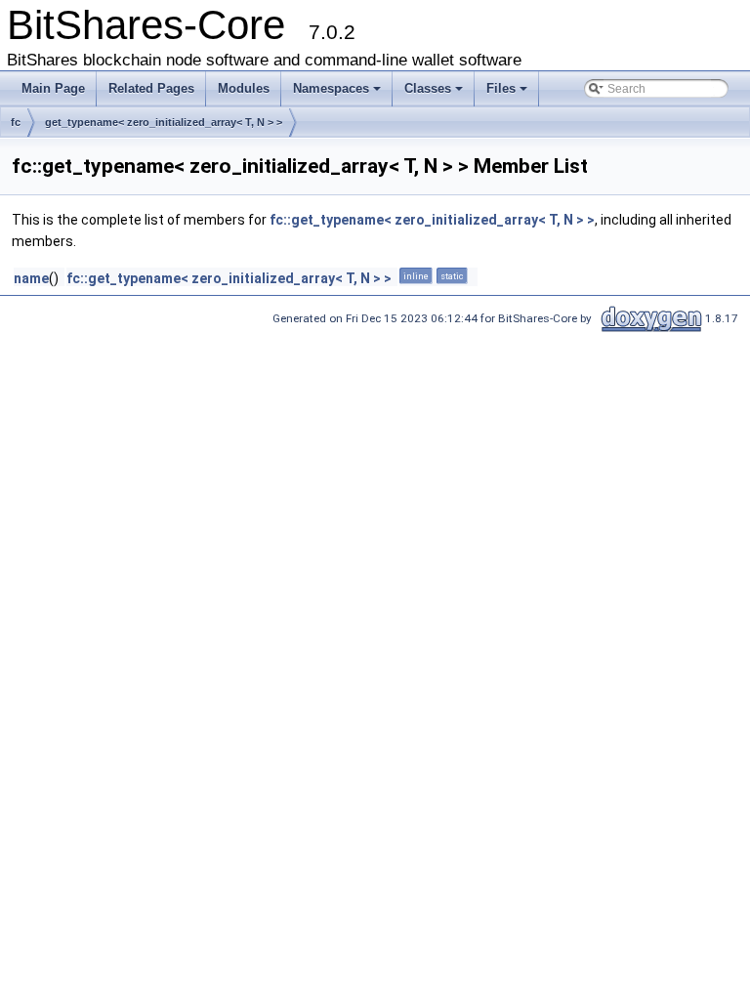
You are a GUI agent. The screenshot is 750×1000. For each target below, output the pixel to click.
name (31, 278)
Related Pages (151, 88)
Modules (244, 88)
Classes (427, 88)
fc (16, 122)
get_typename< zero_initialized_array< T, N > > (163, 122)
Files (501, 88)
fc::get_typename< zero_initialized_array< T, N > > (432, 220)
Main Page (53, 88)
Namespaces (331, 88)
